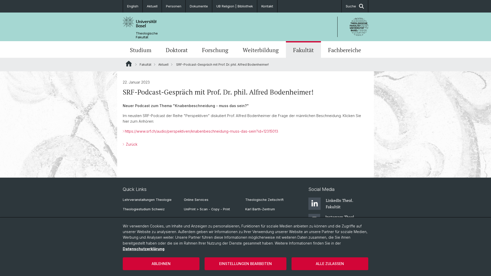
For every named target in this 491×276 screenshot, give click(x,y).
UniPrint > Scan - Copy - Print (207, 209)
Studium (140, 50)
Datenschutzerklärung (143, 249)
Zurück (131, 144)
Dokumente (199, 6)
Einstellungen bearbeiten (245, 263)
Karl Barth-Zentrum (260, 209)
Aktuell (152, 6)
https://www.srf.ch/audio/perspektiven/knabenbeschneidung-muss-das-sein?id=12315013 (201, 131)
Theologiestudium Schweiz (144, 209)
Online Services (196, 200)
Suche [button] (351, 6)
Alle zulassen (330, 263)
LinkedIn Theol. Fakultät (339, 203)
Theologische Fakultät (147, 35)
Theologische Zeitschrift (264, 200)
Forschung (215, 50)
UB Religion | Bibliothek (234, 6)
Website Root (129, 63)
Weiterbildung (261, 50)
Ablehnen (161, 263)
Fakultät (303, 50)
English (132, 6)
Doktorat (177, 50)
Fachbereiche (344, 50)
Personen (173, 6)
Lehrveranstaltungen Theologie (147, 200)
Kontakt (267, 6)
